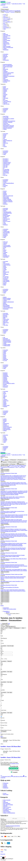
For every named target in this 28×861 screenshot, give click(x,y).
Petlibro (4, 404)
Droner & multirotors (7, 128)
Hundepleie (5, 375)
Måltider (5, 297)
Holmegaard (5, 274)
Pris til (2, 653)
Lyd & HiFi (5, 119)
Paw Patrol (5, 100)
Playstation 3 (5, 161)
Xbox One (5, 165)
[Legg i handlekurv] (6, 741)
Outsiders (5, 91)
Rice (4, 323)
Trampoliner (5, 79)
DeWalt (4, 355)
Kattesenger (5, 381)
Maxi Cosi (5, 321)
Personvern (3, 854)
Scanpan (5, 267)
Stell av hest (5, 385)
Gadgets (5, 48)
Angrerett (5, 785)
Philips (4, 141)
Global (4, 268)
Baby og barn (6, 808)
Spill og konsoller (6, 35)
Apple (4, 137)
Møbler (4, 253)
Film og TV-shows (7, 807)
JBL (4, 138)
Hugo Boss (5, 209)
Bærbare (5, 420)
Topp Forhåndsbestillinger (8, 183)
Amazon (5, 146)
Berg (4, 99)
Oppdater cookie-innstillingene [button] (7, 858)
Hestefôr (5, 384)
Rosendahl (5, 279)
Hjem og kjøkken (6, 38)
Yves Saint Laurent (7, 211)
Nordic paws (5, 400)
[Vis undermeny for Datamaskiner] (10, 27)
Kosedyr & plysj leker (7, 66)
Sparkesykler (5, 74)
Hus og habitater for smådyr (9, 383)
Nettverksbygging (6, 429)
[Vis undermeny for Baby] (6, 23)
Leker (4, 33)
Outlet (4, 58)
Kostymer (5, 82)
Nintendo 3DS (6, 170)
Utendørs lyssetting (7, 342)
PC (3, 168)
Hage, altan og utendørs (8, 804)
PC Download (6, 169)
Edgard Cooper (6, 405)
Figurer (4, 70)
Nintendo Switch (6, 163)
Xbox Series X (6, 164)
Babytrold (5, 316)
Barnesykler (5, 69)
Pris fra (2, 651)
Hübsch (4, 283)
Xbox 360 (5, 167)
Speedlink (5, 439)
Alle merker (5, 133)
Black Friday (5, 794)
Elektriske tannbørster (7, 200)
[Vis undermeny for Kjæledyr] (8, 26)
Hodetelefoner (6, 423)
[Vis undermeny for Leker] (7, 16)
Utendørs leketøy (6, 80)
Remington (5, 224)
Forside (2, 605)
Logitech (5, 139)
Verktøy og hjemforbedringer (9, 812)
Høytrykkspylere (6, 339)
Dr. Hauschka (6, 216)
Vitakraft (5, 396)
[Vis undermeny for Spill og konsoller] (12, 19)
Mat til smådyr (6, 382)
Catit (4, 394)
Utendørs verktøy (6, 344)
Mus (4, 422)
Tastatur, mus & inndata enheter (9, 609)
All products (5, 54)
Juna (4, 275)
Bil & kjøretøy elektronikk (8, 125)
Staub (4, 270)
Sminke (4, 192)
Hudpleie (5, 194)
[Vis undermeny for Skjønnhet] (8, 20)
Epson (4, 436)
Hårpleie (5, 193)
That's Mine (5, 325)
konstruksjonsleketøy (7, 64)
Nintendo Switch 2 (7, 162)
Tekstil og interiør (6, 299)
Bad (4, 248)
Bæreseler (5, 304)
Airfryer (4, 244)
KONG (4, 393)
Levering (5, 784)
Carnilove (5, 399)
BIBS (4, 318)
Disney (4, 93)
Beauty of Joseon (6, 221)
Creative (5, 440)
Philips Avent (6, 322)
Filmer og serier (6, 43)
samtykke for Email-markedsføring (13, 825)
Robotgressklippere (7, 340)
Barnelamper (5, 308)
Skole (4, 78)
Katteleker (5, 378)
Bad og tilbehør (6, 305)
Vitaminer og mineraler (8, 201)
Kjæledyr (5, 41)
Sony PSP (5, 175)
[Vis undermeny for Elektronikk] (9, 17)
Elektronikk (5, 34)
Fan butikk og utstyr (7, 809)
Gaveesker (5, 233)
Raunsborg (5, 214)
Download (5, 185)
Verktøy (4, 45)
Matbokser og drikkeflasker (8, 76)
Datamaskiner (6, 42)
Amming (5, 300)
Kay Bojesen (5, 276)
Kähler (4, 284)
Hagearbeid (5, 338)
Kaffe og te (5, 241)
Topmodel (5, 94)
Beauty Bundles (6, 232)
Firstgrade (5, 102)
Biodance (5, 217)
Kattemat (5, 377)
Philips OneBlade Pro (7, 140)
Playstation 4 (5, 160)
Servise (4, 247)
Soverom (5, 254)
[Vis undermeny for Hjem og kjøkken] (11, 21)
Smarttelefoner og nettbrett (8, 118)
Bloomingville (6, 271)
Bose (4, 145)
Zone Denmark (6, 263)
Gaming (4, 418)
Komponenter (6, 425)
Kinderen (5, 39)
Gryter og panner (6, 245)
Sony (4, 144)
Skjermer (5, 424)
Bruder (4, 95)
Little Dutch (5, 98)
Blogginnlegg (6, 60)
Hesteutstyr (5, 386)
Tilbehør (5, 129)
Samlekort (5, 77)
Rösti (4, 262)
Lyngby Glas (5, 277)
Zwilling (5, 269)
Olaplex (4, 210)
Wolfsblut (5, 406)
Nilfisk (4, 352)
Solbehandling (6, 198)
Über (4, 398)
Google (4, 437)
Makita (4, 357)
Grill (4, 337)
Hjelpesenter (5, 783)
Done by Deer (6, 319)
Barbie (4, 87)
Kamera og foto (6, 124)
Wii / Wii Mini (6, 172)
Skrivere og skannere (7, 427)
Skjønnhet (5, 36)
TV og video (5, 117)
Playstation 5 (5, 158)
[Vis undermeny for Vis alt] (7, 14)
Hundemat (5, 372)
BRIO (4, 96)
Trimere (4, 202)
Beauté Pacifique (6, 215)
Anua (4, 222)
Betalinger (5, 786)
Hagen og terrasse (6, 46)
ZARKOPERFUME (7, 213)
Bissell (4, 135)
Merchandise (5, 49)
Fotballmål (5, 71)
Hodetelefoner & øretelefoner (9, 121)
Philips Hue (5, 142)
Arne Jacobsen (6, 280)
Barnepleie (5, 203)
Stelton (4, 266)
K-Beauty (5, 230)
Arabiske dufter (6, 231)
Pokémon (5, 89)
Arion (4, 392)
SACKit (5, 282)
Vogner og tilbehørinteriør (8, 301)
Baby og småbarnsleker (8, 65)
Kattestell (5, 379)
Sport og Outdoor (6, 811)
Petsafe (4, 401)
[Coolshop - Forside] (10, 10)
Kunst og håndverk (7, 73)
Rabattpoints (5, 787)
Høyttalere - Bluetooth (7, 122)
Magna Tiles (5, 88)
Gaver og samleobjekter (8, 307)
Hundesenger (6, 376)
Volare (4, 92)
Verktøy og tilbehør (7, 199)
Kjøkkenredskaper (7, 246)
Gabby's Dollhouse (7, 101)
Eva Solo (5, 360)
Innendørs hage (6, 255)
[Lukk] (1, 458)
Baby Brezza (5, 314)
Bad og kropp (6, 196)
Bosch (4, 354)
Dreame (4, 134)
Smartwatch (5, 123)
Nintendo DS (6, 171)
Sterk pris (5, 55)
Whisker (5, 403)
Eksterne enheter (6, 428)
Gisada (4, 223)
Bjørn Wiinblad (6, 281)
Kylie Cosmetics (6, 218)
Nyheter (4, 57)
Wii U (4, 174)
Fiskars (4, 273)
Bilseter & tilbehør (7, 298)
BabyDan (5, 315)
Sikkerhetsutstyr (6, 306)
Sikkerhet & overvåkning (8, 126)
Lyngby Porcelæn (6, 264)
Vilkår (2, 851)
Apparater (5, 242)
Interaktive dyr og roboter (8, 72)
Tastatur (4, 421)
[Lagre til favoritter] (4, 741)
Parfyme (5, 191)
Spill (4, 67)
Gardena (5, 351)
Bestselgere (5, 56)
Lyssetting (5, 252)
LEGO (4, 86)
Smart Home (5, 116)
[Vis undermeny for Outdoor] (8, 24)
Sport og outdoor (6, 40)
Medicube (5, 220)
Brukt (4, 184)
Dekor (4, 251)
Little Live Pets (6, 103)
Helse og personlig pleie (8, 47)
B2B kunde (5, 7)
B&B (4, 397)
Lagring (4, 250)
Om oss (4, 793)
